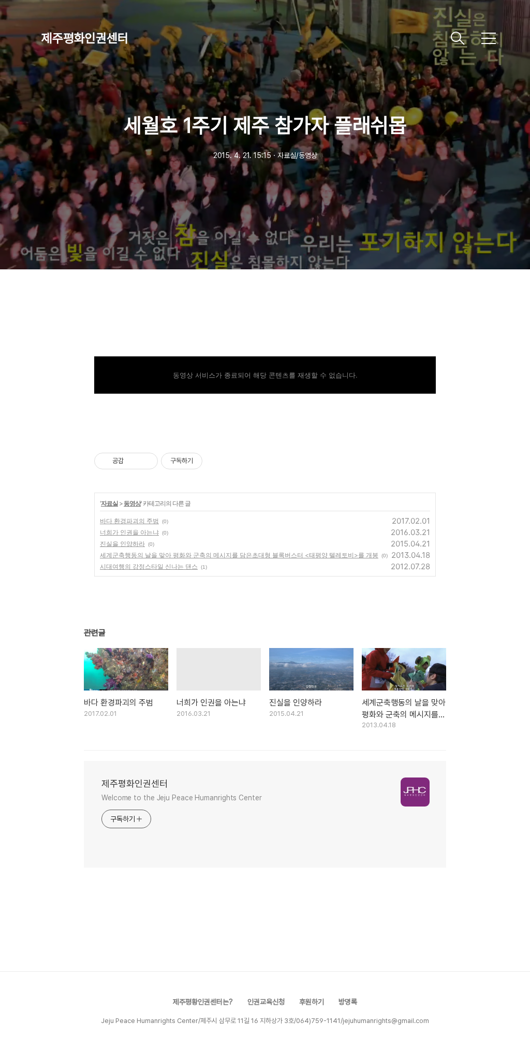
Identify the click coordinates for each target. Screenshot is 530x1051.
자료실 (109, 503)
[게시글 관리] (146, 461)
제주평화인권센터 (84, 38)
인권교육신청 (266, 1002)
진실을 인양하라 (122, 544)
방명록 (347, 1002)
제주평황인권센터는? (203, 1002)
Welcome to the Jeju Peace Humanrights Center (181, 798)
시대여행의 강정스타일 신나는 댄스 (149, 566)
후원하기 (311, 1002)
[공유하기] (133, 461)
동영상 (132, 503)
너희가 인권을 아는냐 (129, 532)
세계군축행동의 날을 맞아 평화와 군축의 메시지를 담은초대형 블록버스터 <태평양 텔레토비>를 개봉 (239, 555)
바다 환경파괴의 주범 (129, 521)
